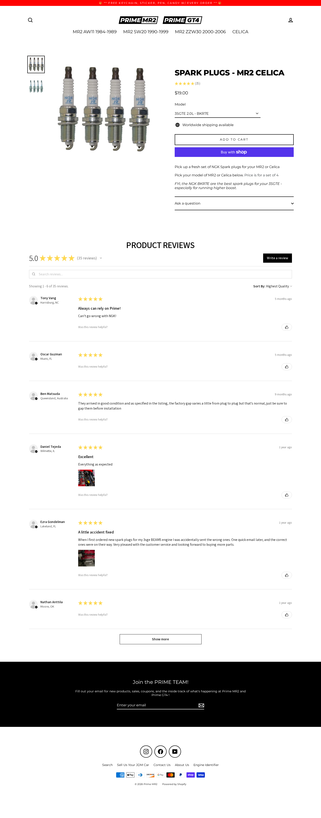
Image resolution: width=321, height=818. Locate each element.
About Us (182, 765)
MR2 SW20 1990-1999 (145, 31)
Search (107, 765)
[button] (101, 258)
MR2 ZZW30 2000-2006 (200, 31)
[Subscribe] (200, 705)
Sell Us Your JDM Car (133, 765)
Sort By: (259, 286)
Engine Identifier (206, 765)
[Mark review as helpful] (286, 327)
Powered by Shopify (174, 784)
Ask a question (187, 203)
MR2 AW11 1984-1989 (95, 31)
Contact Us (162, 765)
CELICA (240, 31)
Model (180, 104)
